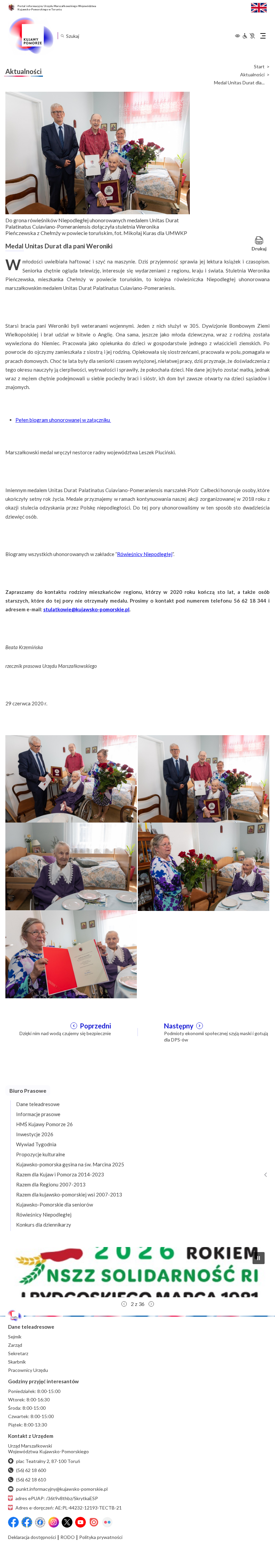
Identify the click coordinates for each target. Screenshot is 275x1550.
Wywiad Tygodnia (36, 1144)
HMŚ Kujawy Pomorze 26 (44, 1124)
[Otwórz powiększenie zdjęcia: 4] (203, 866)
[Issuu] (94, 1522)
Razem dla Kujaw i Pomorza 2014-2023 (60, 1174)
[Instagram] (53, 1522)
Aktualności (252, 74)
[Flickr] (107, 1522)
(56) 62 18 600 (31, 1470)
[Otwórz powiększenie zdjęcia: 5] (71, 953)
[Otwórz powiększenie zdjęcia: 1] (71, 778)
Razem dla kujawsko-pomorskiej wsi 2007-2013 (69, 1194)
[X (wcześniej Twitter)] (67, 1522)
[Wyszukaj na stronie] (62, 35)
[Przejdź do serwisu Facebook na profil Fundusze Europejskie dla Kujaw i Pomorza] (26, 1522)
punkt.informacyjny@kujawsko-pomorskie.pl (62, 1489)
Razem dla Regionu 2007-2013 (51, 1184)
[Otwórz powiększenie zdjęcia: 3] (71, 866)
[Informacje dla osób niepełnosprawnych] (248, 35)
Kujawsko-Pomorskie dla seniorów (54, 1205)
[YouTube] (80, 1522)
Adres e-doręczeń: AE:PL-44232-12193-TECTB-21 (68, 1507)
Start (259, 66)
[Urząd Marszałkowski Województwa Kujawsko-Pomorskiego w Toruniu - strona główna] (31, 36)
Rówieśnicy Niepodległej (144, 554)
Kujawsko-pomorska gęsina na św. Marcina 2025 (70, 1164)
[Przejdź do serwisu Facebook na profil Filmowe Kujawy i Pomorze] (40, 1522)
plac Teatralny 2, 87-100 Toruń (48, 1461)
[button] (137, 1272)
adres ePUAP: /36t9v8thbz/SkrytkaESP (56, 1498)
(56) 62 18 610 (31, 1479)
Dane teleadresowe (38, 1104)
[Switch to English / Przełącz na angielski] (259, 7)
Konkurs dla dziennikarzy (43, 1225)
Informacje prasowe (38, 1114)
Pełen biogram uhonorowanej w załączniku (63, 420)
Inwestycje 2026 (34, 1134)
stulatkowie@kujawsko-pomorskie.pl (86, 609)
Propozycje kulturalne (40, 1154)
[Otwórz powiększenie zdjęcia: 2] (203, 778)
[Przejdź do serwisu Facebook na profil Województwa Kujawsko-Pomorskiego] (13, 1522)
